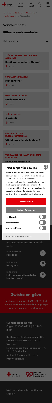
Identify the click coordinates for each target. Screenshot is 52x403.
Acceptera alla (26, 201)
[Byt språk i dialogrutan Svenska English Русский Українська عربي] (45, 167)
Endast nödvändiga (26, 209)
